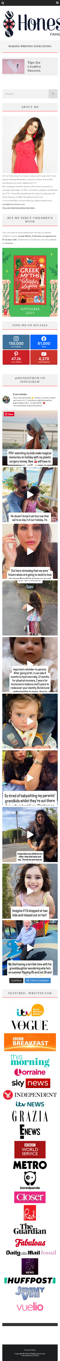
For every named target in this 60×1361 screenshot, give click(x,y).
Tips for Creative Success (34, 66)
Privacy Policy (30, 1350)
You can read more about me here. (18, 207)
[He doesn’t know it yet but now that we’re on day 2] (30, 494)
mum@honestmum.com (13, 204)
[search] (53, 93)
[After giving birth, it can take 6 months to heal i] (30, 664)
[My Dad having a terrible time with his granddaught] (30, 947)
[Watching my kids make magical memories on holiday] (30, 438)
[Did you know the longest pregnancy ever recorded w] (30, 721)
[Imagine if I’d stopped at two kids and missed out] (30, 891)
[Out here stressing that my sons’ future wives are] (30, 551)
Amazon (9, 243)
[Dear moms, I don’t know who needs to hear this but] (30, 607)
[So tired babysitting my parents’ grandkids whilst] (30, 777)
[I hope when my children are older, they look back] (30, 834)
